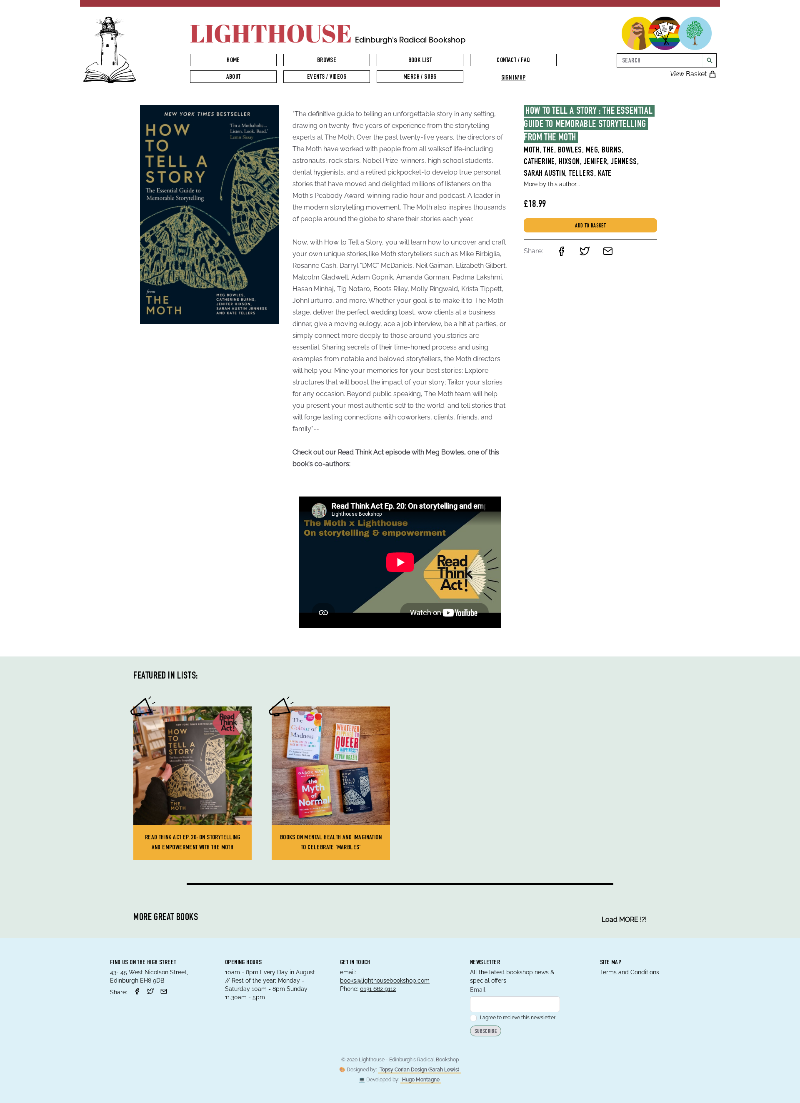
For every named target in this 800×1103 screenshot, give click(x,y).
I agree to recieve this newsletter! (518, 1018)
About (233, 77)
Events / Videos (326, 77)
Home (233, 60)
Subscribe (486, 1032)
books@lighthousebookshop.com (385, 980)
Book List (420, 60)
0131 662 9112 (378, 989)
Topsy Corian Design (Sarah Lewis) (419, 1070)
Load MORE (624, 919)
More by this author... (552, 184)
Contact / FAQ (513, 60)
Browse (326, 60)
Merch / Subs (420, 77)
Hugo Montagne (421, 1080)
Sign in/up (513, 78)
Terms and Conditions (629, 972)
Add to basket (590, 226)
